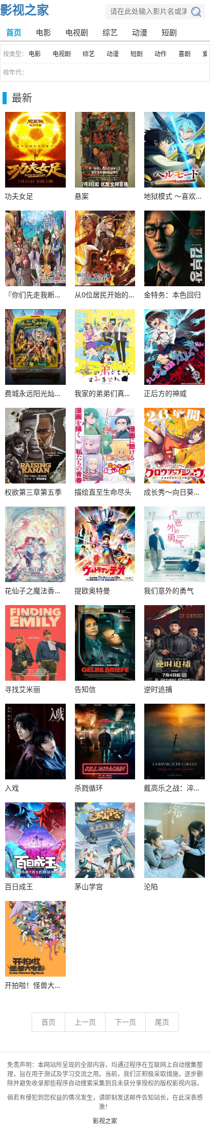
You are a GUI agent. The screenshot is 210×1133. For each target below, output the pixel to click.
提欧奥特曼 (92, 590)
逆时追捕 (158, 689)
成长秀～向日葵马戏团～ (174, 492)
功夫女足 (19, 196)
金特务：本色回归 (172, 294)
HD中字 (35, 643)
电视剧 (76, 32)
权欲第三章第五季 (33, 492)
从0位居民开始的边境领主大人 (105, 294)
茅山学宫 (88, 886)
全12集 (174, 840)
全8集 (35, 347)
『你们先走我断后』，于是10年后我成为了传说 (35, 294)
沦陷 (151, 886)
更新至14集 (105, 149)
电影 (43, 32)
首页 (13, 32)
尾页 (162, 1022)
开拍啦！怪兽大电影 (35, 985)
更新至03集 (174, 248)
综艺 (110, 32)
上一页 (85, 1022)
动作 (160, 54)
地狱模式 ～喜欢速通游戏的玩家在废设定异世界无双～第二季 (174, 196)
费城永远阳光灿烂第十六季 (35, 393)
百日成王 (19, 886)
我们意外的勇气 (169, 590)
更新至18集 (105, 840)
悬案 (81, 196)
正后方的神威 (165, 393)
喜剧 (184, 54)
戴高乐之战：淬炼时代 (174, 788)
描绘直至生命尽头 (103, 492)
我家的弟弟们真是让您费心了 (105, 393)
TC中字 (174, 741)
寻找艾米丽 (22, 689)
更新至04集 (35, 445)
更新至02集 (35, 544)
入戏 (12, 788)
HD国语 (174, 544)
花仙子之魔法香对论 (35, 590)
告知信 (85, 689)
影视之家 (24, 9)
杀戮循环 (88, 788)
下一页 (125, 1022)
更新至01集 (174, 149)
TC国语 (35, 149)
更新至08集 (174, 643)
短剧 (169, 32)
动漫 (139, 32)
